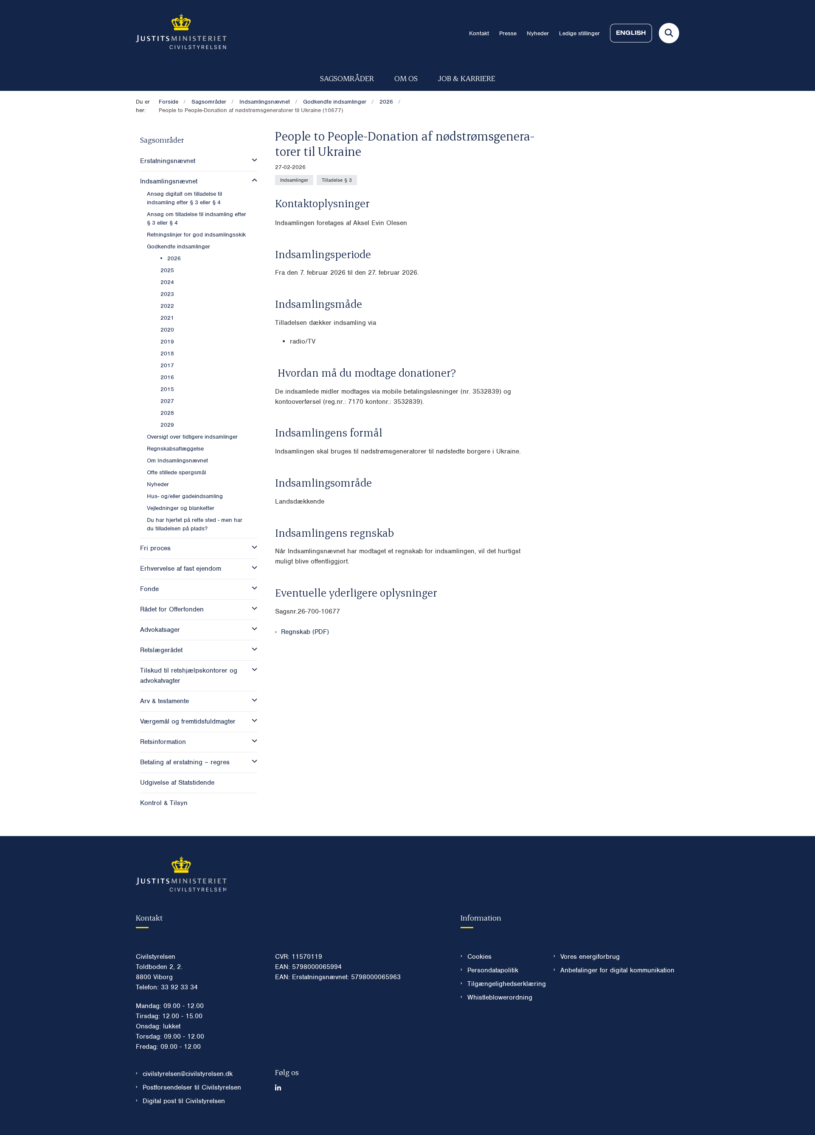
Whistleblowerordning (499, 997)
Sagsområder (347, 78)
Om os (406, 78)
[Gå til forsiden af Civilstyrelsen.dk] (181, 33)
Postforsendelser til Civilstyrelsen (192, 1087)
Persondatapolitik (492, 970)
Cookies (479, 956)
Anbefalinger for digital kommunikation (617, 970)
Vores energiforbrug (590, 956)
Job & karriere (466, 78)
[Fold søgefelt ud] (669, 33)
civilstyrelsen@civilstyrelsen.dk (188, 1074)
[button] (252, 160)
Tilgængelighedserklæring (503, 984)
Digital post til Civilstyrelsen (184, 1101)
